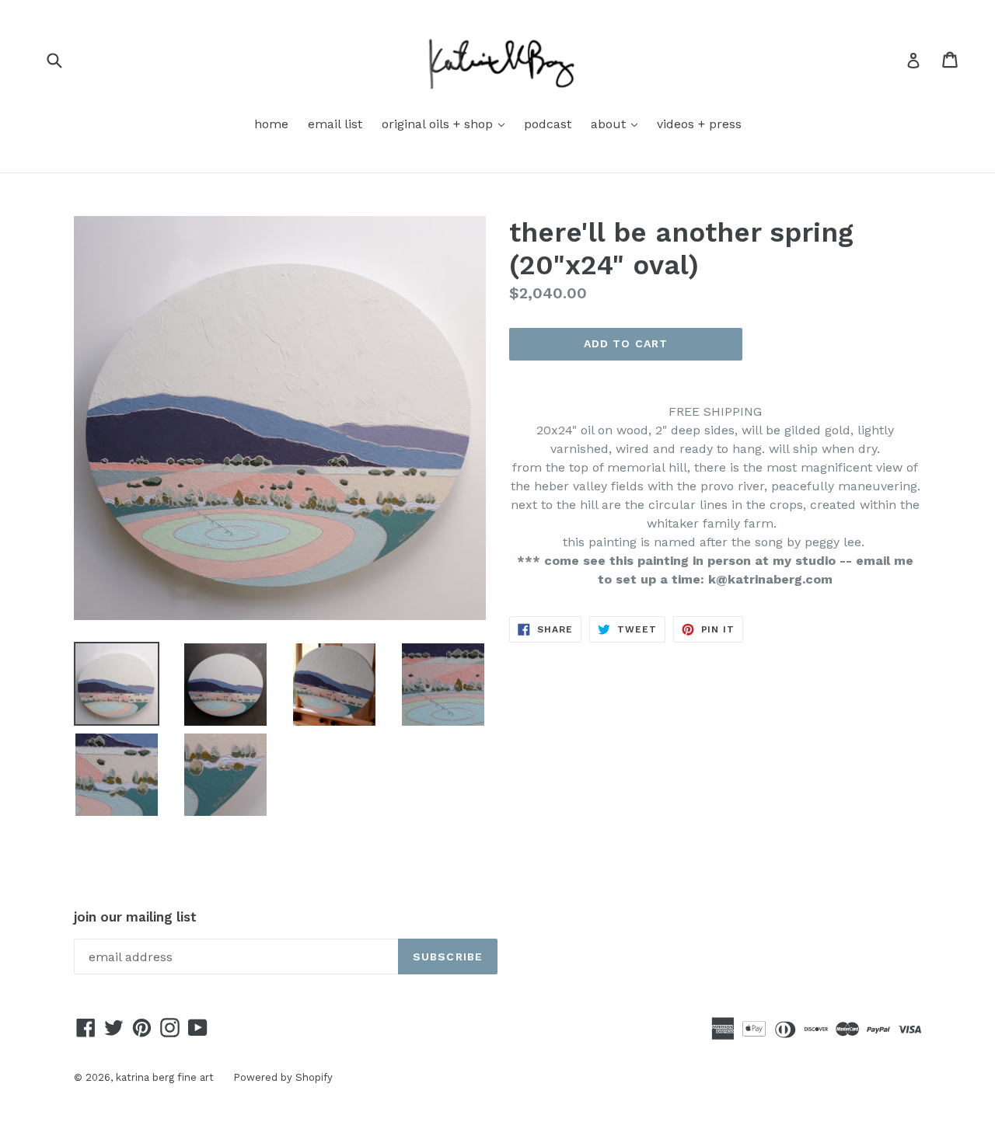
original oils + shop (447, 123)
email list (335, 124)
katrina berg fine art (165, 1077)
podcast (547, 124)
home (271, 124)
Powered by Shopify (283, 1077)
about (618, 123)
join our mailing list (135, 917)
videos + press (699, 124)
